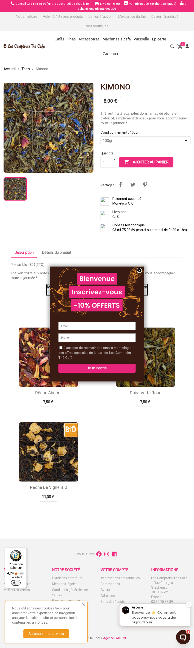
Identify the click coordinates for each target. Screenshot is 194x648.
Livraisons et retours (67, 578)
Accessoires (89, 39)
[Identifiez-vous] (187, 46)
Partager (120, 184)
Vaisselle (141, 39)
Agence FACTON (114, 638)
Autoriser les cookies (46, 633)
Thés (71, 39)
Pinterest (145, 184)
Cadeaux (110, 53)
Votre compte (114, 570)
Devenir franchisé (164, 16)
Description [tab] (24, 252)
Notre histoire (26, 16)
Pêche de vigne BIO (48, 487)
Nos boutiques (97, 26)
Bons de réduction (114, 602)
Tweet (132, 184)
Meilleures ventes (17, 590)
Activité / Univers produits (63, 16)
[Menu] (24, 550)
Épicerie (159, 39)
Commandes (110, 584)
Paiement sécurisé (66, 600)
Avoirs (105, 590)
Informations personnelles (120, 578)
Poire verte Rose (145, 392)
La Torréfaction (100, 16)
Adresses (108, 596)
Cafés (59, 39)
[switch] (16, 583)
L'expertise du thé (132, 16)
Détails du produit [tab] (56, 252)
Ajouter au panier (146, 162)
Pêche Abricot (48, 392)
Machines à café (116, 39)
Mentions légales (64, 584)
